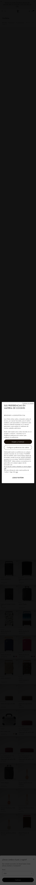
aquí (17, 472)
